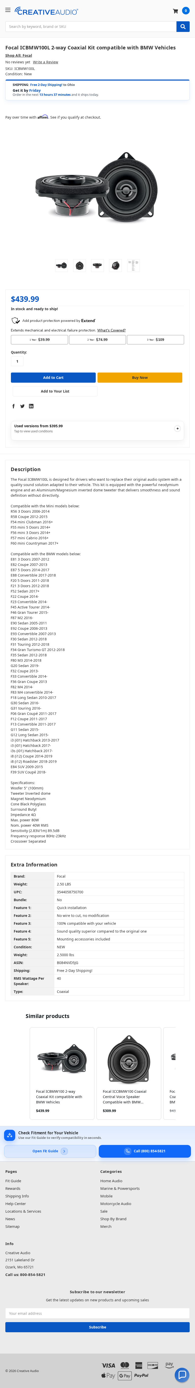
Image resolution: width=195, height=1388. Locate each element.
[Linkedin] (31, 406)
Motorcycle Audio (115, 1203)
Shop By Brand (113, 1218)
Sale (103, 1211)
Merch (105, 1226)
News (10, 1218)
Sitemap (12, 1226)
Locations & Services (23, 1211)
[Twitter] (22, 406)
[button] (25, 1073)
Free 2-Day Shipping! (46, 85)
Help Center (15, 1203)
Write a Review (45, 62)
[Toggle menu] (8, 10)
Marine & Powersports (120, 1188)
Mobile (106, 1195)
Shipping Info (17, 1195)
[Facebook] (13, 406)
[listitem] (62, 1073)
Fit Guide (13, 1180)
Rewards (12, 1188)
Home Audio (111, 1180)
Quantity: (19, 352)
